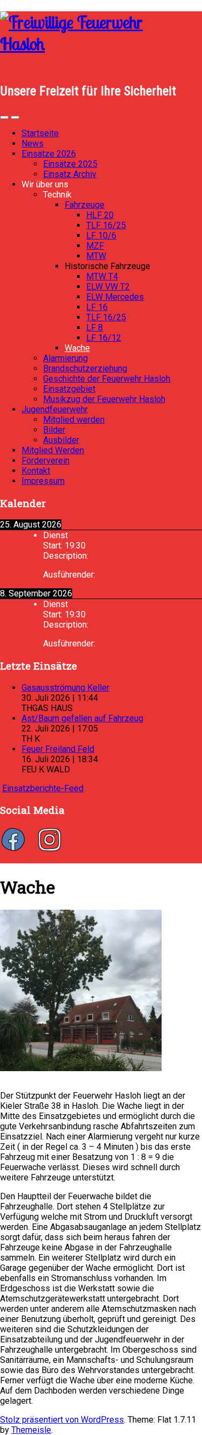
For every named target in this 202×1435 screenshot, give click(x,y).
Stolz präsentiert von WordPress (62, 1420)
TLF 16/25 (106, 225)
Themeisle (31, 1430)
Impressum (43, 481)
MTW (96, 256)
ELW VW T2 (108, 287)
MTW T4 (102, 276)
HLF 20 (100, 215)
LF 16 (97, 307)
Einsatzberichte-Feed (42, 788)
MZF (95, 246)
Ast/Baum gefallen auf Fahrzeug (82, 718)
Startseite (40, 133)
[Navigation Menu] (15, 117)
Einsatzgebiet (69, 389)
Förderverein (45, 460)
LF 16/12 (103, 338)
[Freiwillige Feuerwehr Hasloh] (101, 43)
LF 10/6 (101, 235)
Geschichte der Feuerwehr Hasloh (106, 379)
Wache (77, 348)
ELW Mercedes (115, 297)
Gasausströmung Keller (65, 688)
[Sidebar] (4, 117)
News (33, 143)
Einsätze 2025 (70, 164)
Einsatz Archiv (69, 174)
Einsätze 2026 (49, 154)
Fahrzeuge (85, 205)
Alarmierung (65, 358)
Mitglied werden (74, 419)
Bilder (54, 430)
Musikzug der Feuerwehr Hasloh (104, 399)
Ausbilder (61, 440)
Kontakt (36, 471)
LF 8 (94, 327)
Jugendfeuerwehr (55, 409)
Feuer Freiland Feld (58, 749)
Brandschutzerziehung (85, 368)
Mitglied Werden (53, 450)
